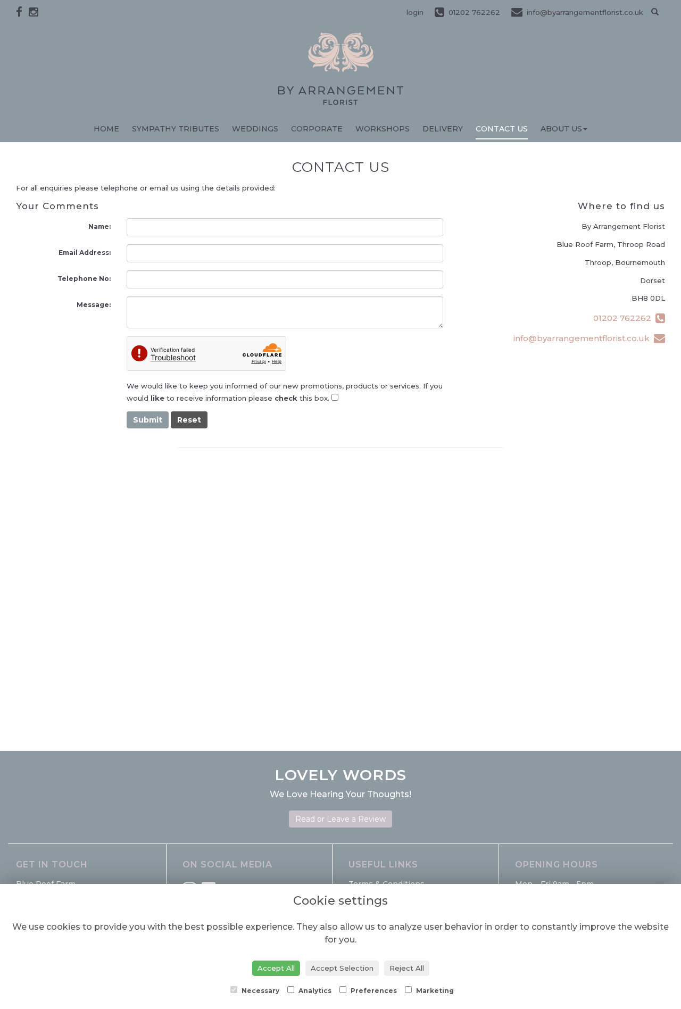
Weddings (255, 129)
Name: (99, 226)
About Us (561, 129)
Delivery (442, 129)
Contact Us (502, 129)
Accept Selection (342, 968)
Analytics (314, 991)
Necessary (259, 991)
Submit (147, 420)
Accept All (276, 968)
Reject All (406, 968)
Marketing (434, 991)
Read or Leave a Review (340, 819)
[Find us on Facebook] (22, 12)
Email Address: (85, 253)
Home (106, 129)
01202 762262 (624, 318)
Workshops (382, 129)
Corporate (317, 129)
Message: (94, 305)
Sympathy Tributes (175, 129)
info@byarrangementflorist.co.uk (583, 338)
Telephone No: (84, 279)
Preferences (373, 991)
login (414, 12)
